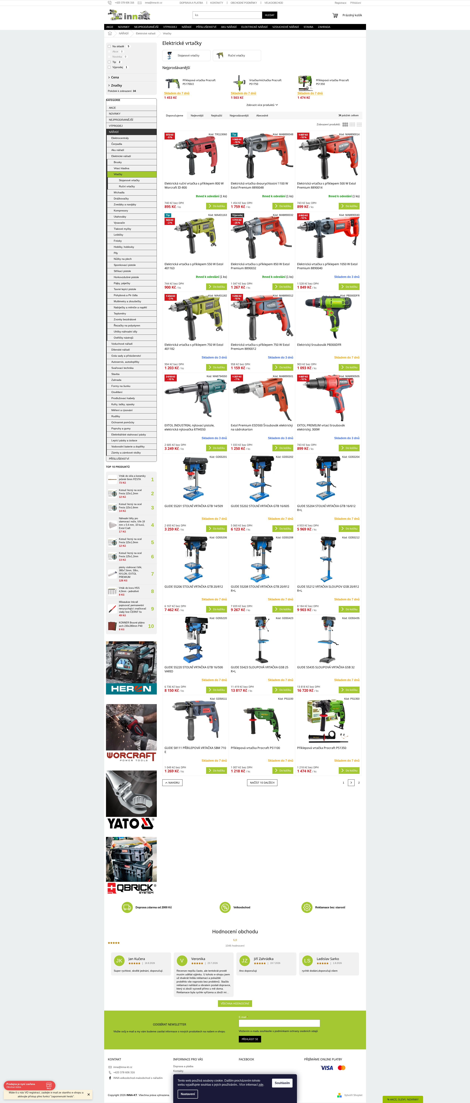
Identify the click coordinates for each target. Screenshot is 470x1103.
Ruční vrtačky (127, 186)
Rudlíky (115, 416)
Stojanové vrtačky (129, 180)
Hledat (269, 15)
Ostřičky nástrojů (123, 337)
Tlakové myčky (122, 228)
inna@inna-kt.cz (122, 1067)
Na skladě (120, 46)
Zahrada (116, 379)
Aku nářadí (117, 150)
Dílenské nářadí (120, 349)
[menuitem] (110, 27)
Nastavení (188, 1094)
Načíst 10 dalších (262, 782)
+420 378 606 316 (124, 1072)
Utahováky (120, 216)
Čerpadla (116, 143)
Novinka (119, 56)
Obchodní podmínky (244, 2)
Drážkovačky (121, 198)
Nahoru (174, 782)
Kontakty (216, 2)
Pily (116, 252)
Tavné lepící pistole (125, 289)
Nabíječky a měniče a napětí (130, 307)
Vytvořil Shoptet (353, 1094)
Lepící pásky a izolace (124, 440)
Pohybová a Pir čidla (126, 295)
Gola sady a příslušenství (126, 355)
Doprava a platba (191, 2)
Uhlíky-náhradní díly (125, 331)
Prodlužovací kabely (123, 398)
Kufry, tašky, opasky (122, 404)
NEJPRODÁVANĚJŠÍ (121, 119)
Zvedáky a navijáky (125, 204)
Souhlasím (282, 1083)
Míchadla (119, 192)
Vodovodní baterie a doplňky (128, 446)
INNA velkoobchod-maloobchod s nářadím (138, 1077)
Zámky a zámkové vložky (126, 452)
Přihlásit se (250, 1039)
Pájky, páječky (122, 283)
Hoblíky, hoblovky (124, 246)
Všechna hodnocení (235, 1003)
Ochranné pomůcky (122, 422)
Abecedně (262, 115)
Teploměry (120, 313)
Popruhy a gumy (121, 428)
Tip (116, 62)
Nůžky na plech (123, 258)
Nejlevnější (197, 115)
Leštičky (118, 234)
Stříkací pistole (122, 271)
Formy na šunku (120, 386)
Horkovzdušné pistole (126, 277)
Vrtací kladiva (121, 168)
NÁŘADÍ (114, 131)
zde (261, 1084)
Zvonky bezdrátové (125, 319)
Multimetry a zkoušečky (127, 301)
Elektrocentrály (120, 138)
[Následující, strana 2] (351, 782)
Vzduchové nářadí (122, 343)
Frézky (118, 240)
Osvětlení (116, 392)
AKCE (112, 107)
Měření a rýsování (122, 410)
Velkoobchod (273, 2)
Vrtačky (118, 174)
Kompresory (121, 210)
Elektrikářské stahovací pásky (128, 434)
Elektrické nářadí (121, 156)
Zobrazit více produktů (260, 105)
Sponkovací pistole (125, 264)
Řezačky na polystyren (127, 325)
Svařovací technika (122, 367)
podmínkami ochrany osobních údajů (296, 1031)
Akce (117, 51)
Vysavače (119, 222)
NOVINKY (114, 113)
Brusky (118, 162)
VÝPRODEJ (116, 125)
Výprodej (119, 67)
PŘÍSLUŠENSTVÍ (119, 458)
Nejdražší (216, 115)
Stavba (115, 374)
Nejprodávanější (239, 115)
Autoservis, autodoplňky (125, 361)
